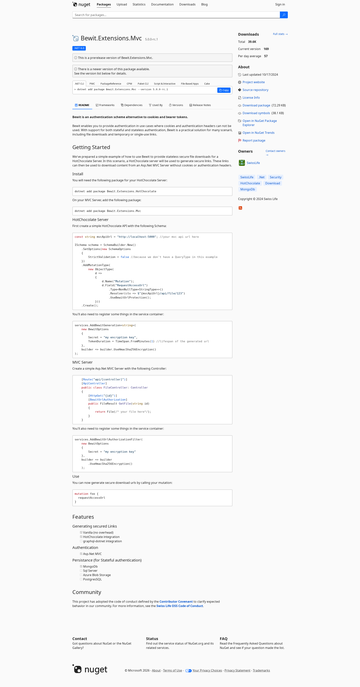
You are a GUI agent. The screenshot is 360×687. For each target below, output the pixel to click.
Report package (254, 140)
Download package (256, 105)
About (156, 670)
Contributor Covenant (176, 601)
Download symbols (256, 113)
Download (272, 183)
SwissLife (253, 163)
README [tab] (83, 105)
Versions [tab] (177, 105)
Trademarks (261, 670)
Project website (254, 82)
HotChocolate (250, 183)
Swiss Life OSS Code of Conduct (179, 606)
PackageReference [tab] (111, 83)
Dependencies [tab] (133, 105)
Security (275, 177)
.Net (262, 177)
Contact (79, 638)
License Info (251, 97)
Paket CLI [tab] (143, 83)
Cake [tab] (207, 83)
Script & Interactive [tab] (164, 83)
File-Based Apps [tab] (190, 83)
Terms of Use (172, 670)
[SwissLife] (241, 162)
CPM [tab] (129, 83)
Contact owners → (275, 152)
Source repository (255, 90)
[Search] (284, 15)
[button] (224, 90)
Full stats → (280, 34)
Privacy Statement (237, 670)
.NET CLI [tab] (79, 83)
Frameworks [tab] (106, 105)
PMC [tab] (92, 83)
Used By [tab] (157, 105)
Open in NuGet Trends (259, 133)
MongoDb (247, 189)
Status (152, 638)
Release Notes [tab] (201, 105)
